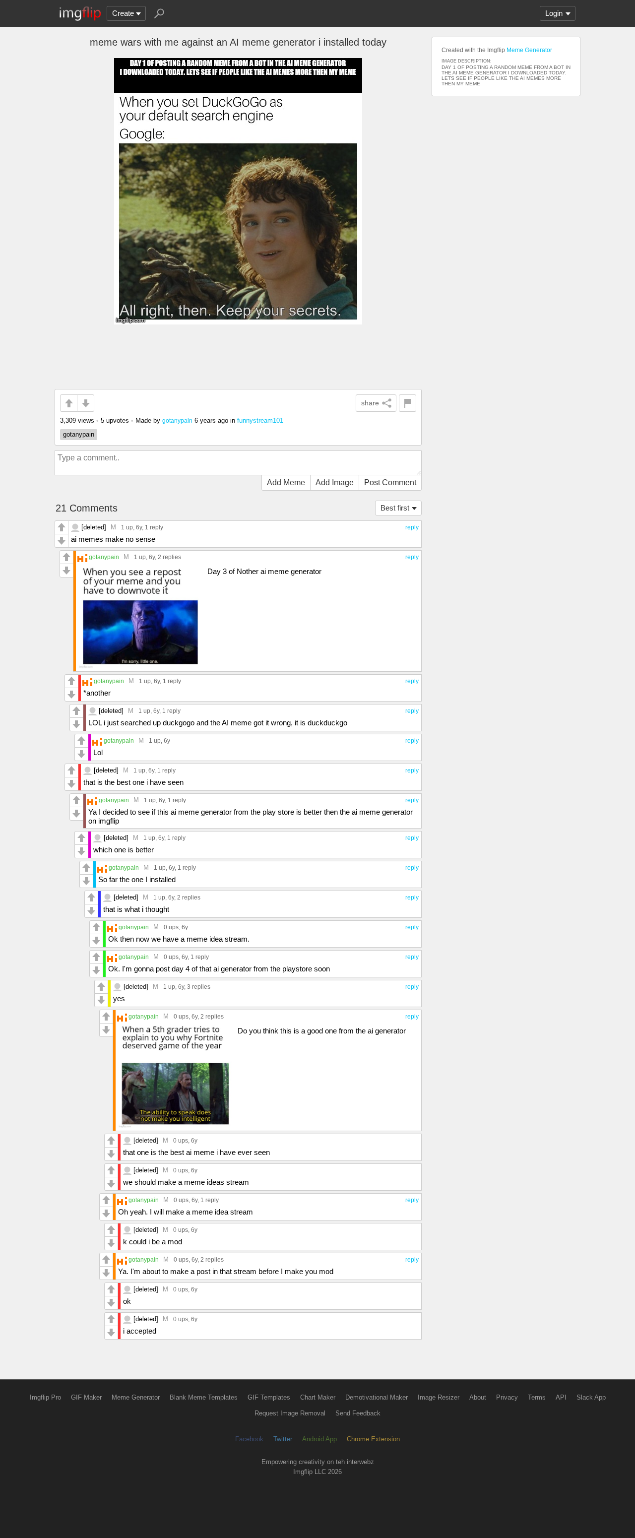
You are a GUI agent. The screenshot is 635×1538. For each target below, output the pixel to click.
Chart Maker (317, 1397)
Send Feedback (358, 1413)
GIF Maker (86, 1397)
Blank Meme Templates (204, 1397)
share (370, 403)
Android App (319, 1439)
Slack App (591, 1397)
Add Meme (286, 482)
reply (412, 527)
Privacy (507, 1397)
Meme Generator (529, 50)
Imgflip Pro (45, 1397)
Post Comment (390, 482)
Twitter (282, 1439)
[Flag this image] (407, 403)
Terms (537, 1397)
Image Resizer (438, 1397)
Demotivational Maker (376, 1397)
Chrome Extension (373, 1439)
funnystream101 (260, 420)
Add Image (335, 482)
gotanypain (177, 420)
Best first (395, 508)
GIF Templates (269, 1397)
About (477, 1397)
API (561, 1397)
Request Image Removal (289, 1413)
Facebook (249, 1439)
